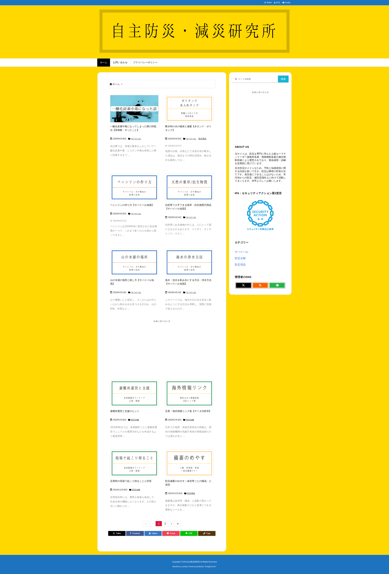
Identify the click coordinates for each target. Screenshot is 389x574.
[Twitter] (243, 285)
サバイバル (136, 139)
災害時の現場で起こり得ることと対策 (130, 481)
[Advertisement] (162, 344)
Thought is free (210, 566)
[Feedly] (277, 285)
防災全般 (135, 420)
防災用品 (202, 139)
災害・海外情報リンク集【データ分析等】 (188, 411)
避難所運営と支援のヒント (124, 411)
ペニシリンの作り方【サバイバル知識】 (132, 205)
